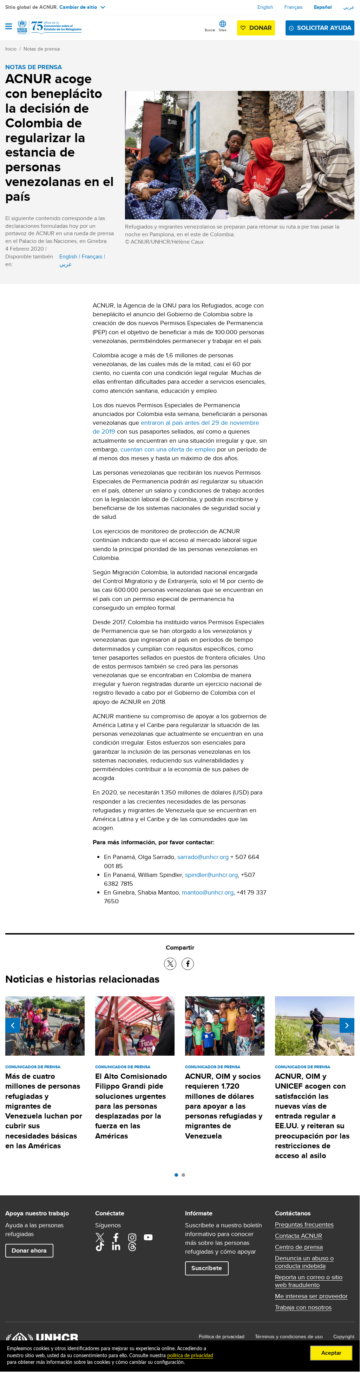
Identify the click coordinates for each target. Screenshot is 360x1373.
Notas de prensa (42, 48)
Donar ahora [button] (29, 1250)
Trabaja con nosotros (303, 1307)
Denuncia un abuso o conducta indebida (304, 1262)
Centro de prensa (299, 1247)
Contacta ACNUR (298, 1236)
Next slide (347, 1025)
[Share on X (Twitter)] (170, 964)
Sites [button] (223, 29)
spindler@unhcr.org (211, 874)
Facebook (115, 1237)
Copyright (343, 1336)
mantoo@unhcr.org (208, 892)
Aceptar (331, 1353)
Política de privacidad (221, 1336)
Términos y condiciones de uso (289, 1336)
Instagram (132, 1237)
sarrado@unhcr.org (203, 856)
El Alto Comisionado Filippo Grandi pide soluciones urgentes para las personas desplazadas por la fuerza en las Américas (131, 1106)
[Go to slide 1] (178, 1176)
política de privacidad (190, 1355)
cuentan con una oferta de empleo (167, 449)
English (265, 7)
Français (293, 7)
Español (323, 7)
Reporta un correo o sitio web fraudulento (308, 1281)
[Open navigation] (8, 27)
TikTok (99, 1246)
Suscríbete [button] (206, 1268)
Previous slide (12, 1025)
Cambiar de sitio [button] (78, 7)
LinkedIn (115, 1246)
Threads (132, 1246)
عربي (348, 7)
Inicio (11, 48)
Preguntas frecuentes (304, 1224)
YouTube (148, 1237)
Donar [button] (260, 27)
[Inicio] (41, 27)
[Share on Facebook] (188, 964)
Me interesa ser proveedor (311, 1296)
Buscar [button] (210, 29)
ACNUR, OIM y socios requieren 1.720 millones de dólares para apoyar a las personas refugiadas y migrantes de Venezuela (223, 1106)
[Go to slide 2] (185, 1176)
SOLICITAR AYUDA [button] (324, 27)
